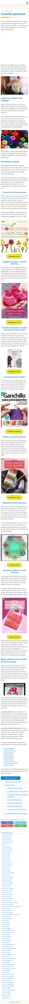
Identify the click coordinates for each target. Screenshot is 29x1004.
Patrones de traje (6, 910)
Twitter (21, 822)
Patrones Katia (6, 938)
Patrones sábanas (6, 980)
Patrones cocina (8, 755)
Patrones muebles (6, 950)
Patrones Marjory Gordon (8, 944)
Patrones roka (5, 972)
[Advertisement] (14, 47)
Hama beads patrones (7, 841)
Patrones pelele (6, 962)
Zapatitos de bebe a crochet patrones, (17, 791)
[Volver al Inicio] (14, 4)
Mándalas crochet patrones (15, 806)
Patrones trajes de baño (8, 986)
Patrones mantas (6, 942)
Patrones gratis (6, 934)
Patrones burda (6, 861)
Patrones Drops (6, 922)
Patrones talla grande (10, 750)
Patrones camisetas (7, 865)
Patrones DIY (5, 920)
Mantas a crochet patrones (14, 803)
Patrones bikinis (6, 855)
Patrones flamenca (6, 928)
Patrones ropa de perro (8, 976)
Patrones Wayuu (6, 992)
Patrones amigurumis (7, 849)
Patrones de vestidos (7, 912)
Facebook (8, 822)
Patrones (3, 11)
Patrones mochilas (6, 946)
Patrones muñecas (6, 954)
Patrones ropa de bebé (8, 974)
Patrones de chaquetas (8, 888)
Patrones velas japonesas (8, 990)
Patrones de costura (7, 890)
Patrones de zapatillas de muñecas (11, 914)
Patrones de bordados (7, 882)
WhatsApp (21, 825)
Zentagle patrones (6, 998)
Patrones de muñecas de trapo (9, 902)
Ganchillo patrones (7, 839)
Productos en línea (9, 785)
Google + (8, 825)
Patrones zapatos (9, 753)
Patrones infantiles (9, 748)
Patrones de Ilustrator (7, 894)
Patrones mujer (6, 952)
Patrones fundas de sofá (8, 930)
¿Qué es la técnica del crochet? (12, 781)
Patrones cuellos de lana (8, 872)
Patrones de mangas (7, 898)
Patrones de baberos (7, 878)
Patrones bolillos (6, 859)
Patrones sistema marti (8, 982)
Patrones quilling (6, 970)
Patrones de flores (6, 892)
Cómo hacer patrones (7, 835)
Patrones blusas (6, 857)
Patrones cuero (6, 874)
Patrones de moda (6, 900)
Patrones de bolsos (7, 880)
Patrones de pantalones (8, 904)
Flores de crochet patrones (14, 788)
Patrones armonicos (7, 851)
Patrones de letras (9, 757)
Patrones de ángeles (7, 876)
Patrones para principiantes (9, 958)
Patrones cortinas (6, 870)
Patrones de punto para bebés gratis (11, 906)
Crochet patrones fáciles (14, 800)
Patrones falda (5, 924)
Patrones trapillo (6, 988)
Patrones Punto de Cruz (8, 966)
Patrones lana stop (9, 761)
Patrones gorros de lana (8, 932)
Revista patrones (8, 759)
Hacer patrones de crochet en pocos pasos (15, 813)
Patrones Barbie (6, 853)
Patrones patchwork (7, 960)
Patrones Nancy (6, 956)
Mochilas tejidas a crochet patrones (17, 809)
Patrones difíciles (6, 916)
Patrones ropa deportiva (8, 978)
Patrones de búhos (7, 884)
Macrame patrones (6, 843)
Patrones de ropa (6, 908)
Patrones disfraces (6, 918)
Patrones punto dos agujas (8, 968)
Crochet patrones (6, 837)
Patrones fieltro (6, 926)
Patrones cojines (8, 765)
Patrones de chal (6, 886)
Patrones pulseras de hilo (11, 763)
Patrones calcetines (7, 863)
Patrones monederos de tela (9, 948)
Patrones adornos (6, 847)
